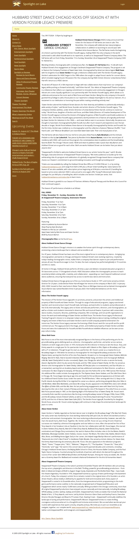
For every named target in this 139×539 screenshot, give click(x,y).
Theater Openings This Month (23, 111)
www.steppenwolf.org (80, 507)
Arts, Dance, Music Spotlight (52, 518)
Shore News (16, 46)
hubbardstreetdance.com (51, 167)
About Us (15, 39)
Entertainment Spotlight (23, 52)
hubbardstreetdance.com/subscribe (56, 177)
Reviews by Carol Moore (25, 75)
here (70, 239)
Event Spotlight (20, 55)
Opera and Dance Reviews (26, 78)
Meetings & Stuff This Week (22, 118)
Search (15, 121)
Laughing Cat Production (64, 533)
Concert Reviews (22, 97)
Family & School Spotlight (24, 59)
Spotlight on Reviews (22, 72)
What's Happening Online (22, 114)
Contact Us (16, 42)
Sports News (19, 69)
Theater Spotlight (21, 101)
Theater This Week (19, 104)
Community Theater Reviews (27, 88)
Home (17, 29)
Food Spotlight (19, 62)
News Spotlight (20, 65)
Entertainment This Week (22, 107)
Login (123, 4)
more (14, 176)
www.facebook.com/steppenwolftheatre (104, 507)
